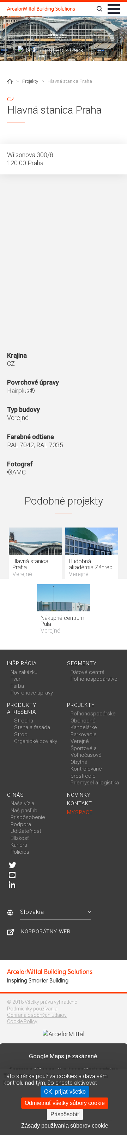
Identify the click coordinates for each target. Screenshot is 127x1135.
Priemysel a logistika (95, 782)
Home (10, 81)
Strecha (23, 721)
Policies (20, 852)
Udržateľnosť (26, 831)
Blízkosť (20, 838)
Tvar (15, 679)
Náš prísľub (24, 810)
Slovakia (32, 912)
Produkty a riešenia (21, 708)
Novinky (79, 795)
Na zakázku (24, 672)
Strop (21, 734)
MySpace (80, 812)
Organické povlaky (35, 741)
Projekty (30, 81)
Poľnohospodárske (93, 713)
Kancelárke (84, 727)
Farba (17, 686)
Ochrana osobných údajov (37, 1015)
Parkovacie (84, 734)
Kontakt (79, 803)
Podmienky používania (32, 1009)
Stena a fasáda (32, 727)
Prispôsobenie (28, 817)
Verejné (80, 741)
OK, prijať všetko (65, 1092)
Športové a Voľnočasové (86, 752)
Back (75, 50)
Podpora (21, 824)
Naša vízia (22, 803)
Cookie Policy (22, 1021)
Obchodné (83, 721)
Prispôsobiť (64, 1114)
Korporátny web (46, 931)
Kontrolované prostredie (86, 772)
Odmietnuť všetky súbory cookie (65, 1103)
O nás (15, 795)
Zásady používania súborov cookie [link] (64, 1126)
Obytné (79, 762)
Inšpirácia (22, 663)
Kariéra (19, 845)
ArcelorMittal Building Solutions (41, 9)
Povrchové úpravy (32, 693)
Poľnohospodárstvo (94, 679)
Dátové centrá (87, 672)
